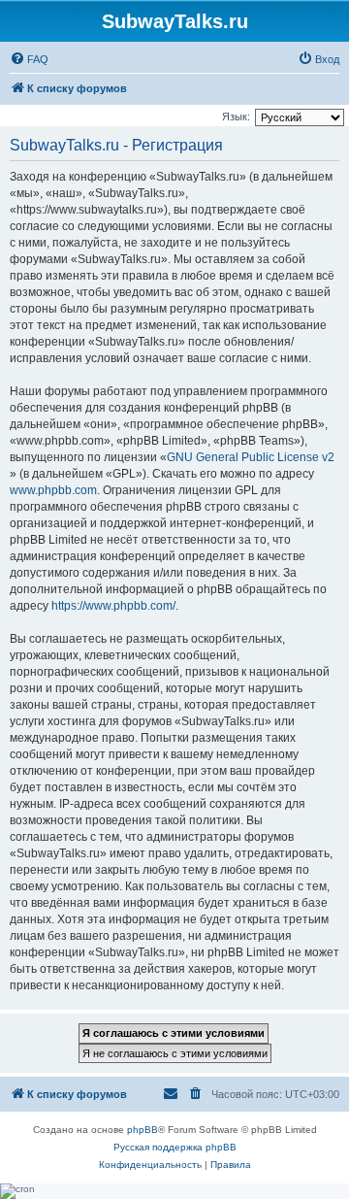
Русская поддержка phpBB (175, 1147)
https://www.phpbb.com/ (113, 606)
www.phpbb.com (53, 490)
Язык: (236, 116)
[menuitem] (29, 59)
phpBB (142, 1129)
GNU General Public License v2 (250, 457)
